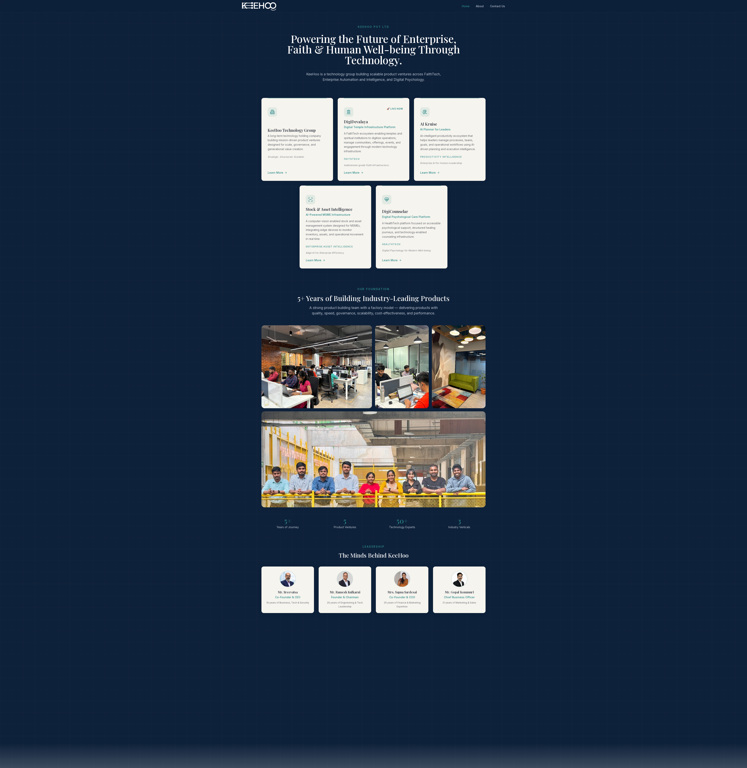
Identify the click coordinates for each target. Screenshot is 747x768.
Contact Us (497, 6)
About (480, 6)
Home (466, 6)
